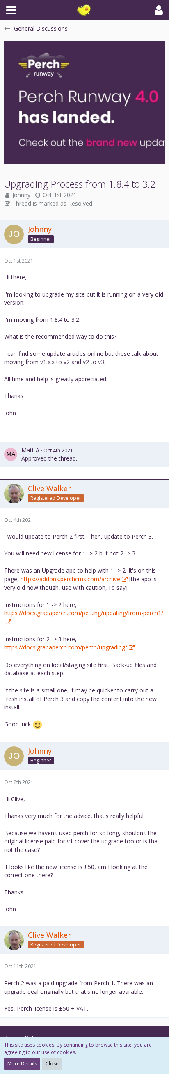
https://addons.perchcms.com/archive (70, 579)
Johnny (21, 195)
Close (52, 1063)
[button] (11, 10)
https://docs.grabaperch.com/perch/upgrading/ (65, 647)
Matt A (30, 450)
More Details (22, 1063)
